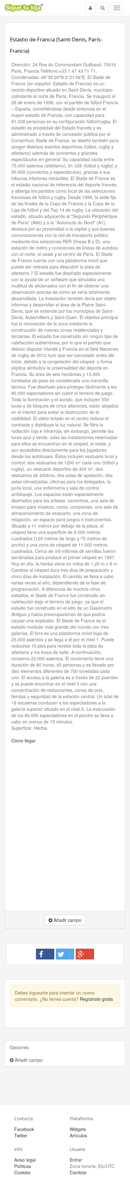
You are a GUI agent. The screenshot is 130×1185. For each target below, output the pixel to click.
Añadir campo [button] (66, 920)
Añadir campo (28, 1060)
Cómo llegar (23, 740)
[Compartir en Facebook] (45, 954)
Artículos (78, 1135)
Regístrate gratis (96, 999)
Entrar (76, 1160)
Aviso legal (25, 1160)
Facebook (24, 1129)
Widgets (78, 1129)
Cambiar (78, 1172)
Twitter (20, 1135)
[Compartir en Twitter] (65, 954)
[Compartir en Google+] (85, 954)
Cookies (22, 1172)
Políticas (22, 1166)
